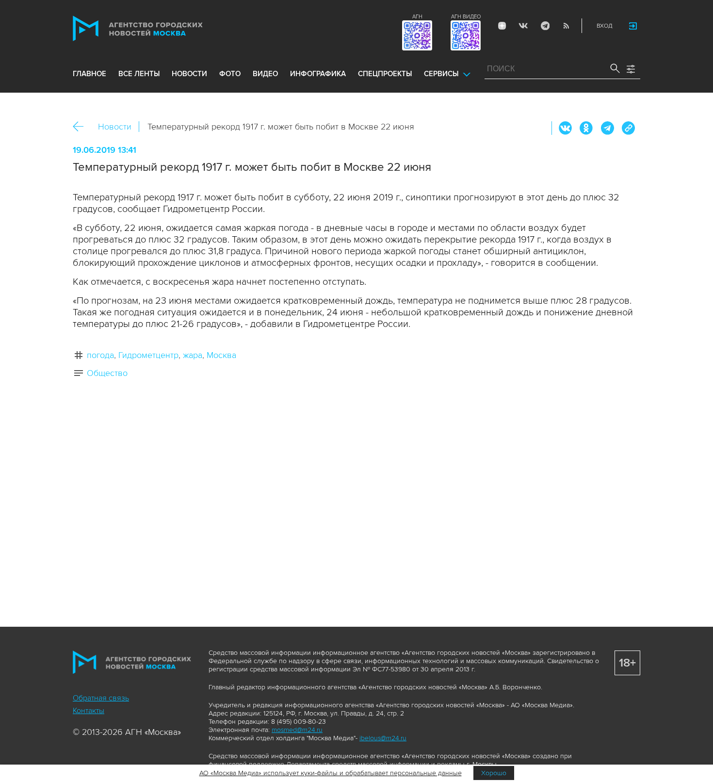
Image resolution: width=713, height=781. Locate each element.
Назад (82, 126)
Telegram (544, 25)
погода (100, 355)
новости (189, 73)
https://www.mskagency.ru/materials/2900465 (628, 128)
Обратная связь (101, 698)
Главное (89, 73)
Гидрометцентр (148, 355)
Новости (114, 126)
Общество (107, 373)
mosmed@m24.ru (297, 730)
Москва (221, 355)
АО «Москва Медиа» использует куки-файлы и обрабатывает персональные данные (330, 773)
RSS (566, 25)
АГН (417, 17)
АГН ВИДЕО (466, 17)
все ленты (139, 73)
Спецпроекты (385, 73)
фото (230, 73)
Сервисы (441, 73)
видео (265, 73)
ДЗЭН (502, 25)
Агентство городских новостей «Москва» (156, 28)
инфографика (318, 73)
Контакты (88, 711)
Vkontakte (523, 25)
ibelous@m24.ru (382, 738)
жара (192, 355)
